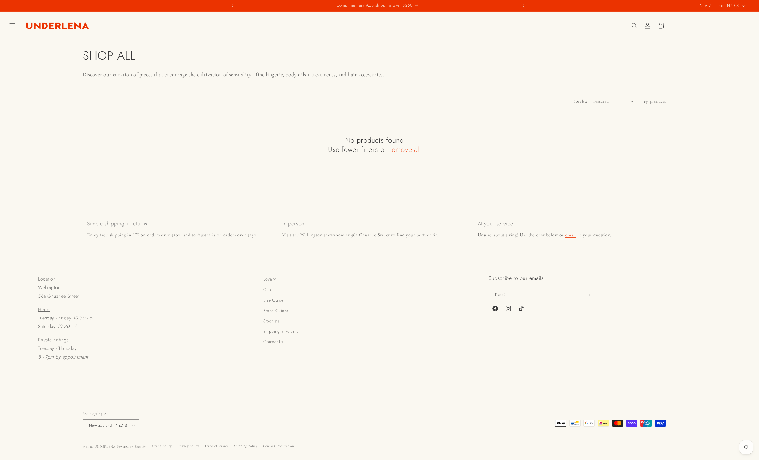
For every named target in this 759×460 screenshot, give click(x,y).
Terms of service (216, 446)
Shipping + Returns (281, 331)
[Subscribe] (588, 295)
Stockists (271, 321)
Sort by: (580, 101)
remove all (405, 149)
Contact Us (273, 342)
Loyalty (269, 279)
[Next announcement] (523, 6)
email (570, 235)
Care (267, 289)
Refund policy (161, 446)
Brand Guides (276, 310)
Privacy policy (188, 446)
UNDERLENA (105, 446)
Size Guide (273, 300)
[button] (12, 25)
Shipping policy (246, 446)
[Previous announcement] (232, 6)
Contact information (278, 446)
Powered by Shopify (131, 446)
